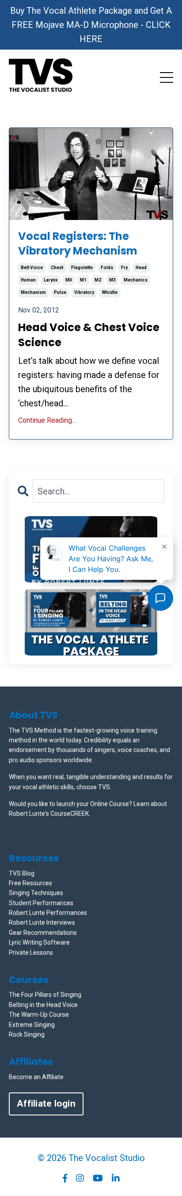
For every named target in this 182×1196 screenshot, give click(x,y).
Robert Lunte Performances (48, 912)
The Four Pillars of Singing (45, 994)
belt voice (32, 267)
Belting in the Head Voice (43, 1004)
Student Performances (41, 903)
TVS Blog (21, 873)
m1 (83, 280)
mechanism (33, 292)
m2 (98, 280)
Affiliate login (46, 1103)
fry (124, 267)
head (141, 267)
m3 (112, 280)
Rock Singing (27, 1034)
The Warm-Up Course (39, 1014)
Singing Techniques (36, 892)
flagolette (82, 267)
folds (107, 267)
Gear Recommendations (43, 932)
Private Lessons (31, 952)
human (28, 280)
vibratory (84, 292)
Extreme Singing (32, 1024)
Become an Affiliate (36, 1076)
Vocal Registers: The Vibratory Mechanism (77, 243)
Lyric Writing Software (39, 942)
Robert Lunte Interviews (42, 922)
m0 (68, 280)
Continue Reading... (47, 420)
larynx (50, 280)
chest (57, 267)
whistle (110, 292)
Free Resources (30, 883)
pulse (60, 292)
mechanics (136, 280)
